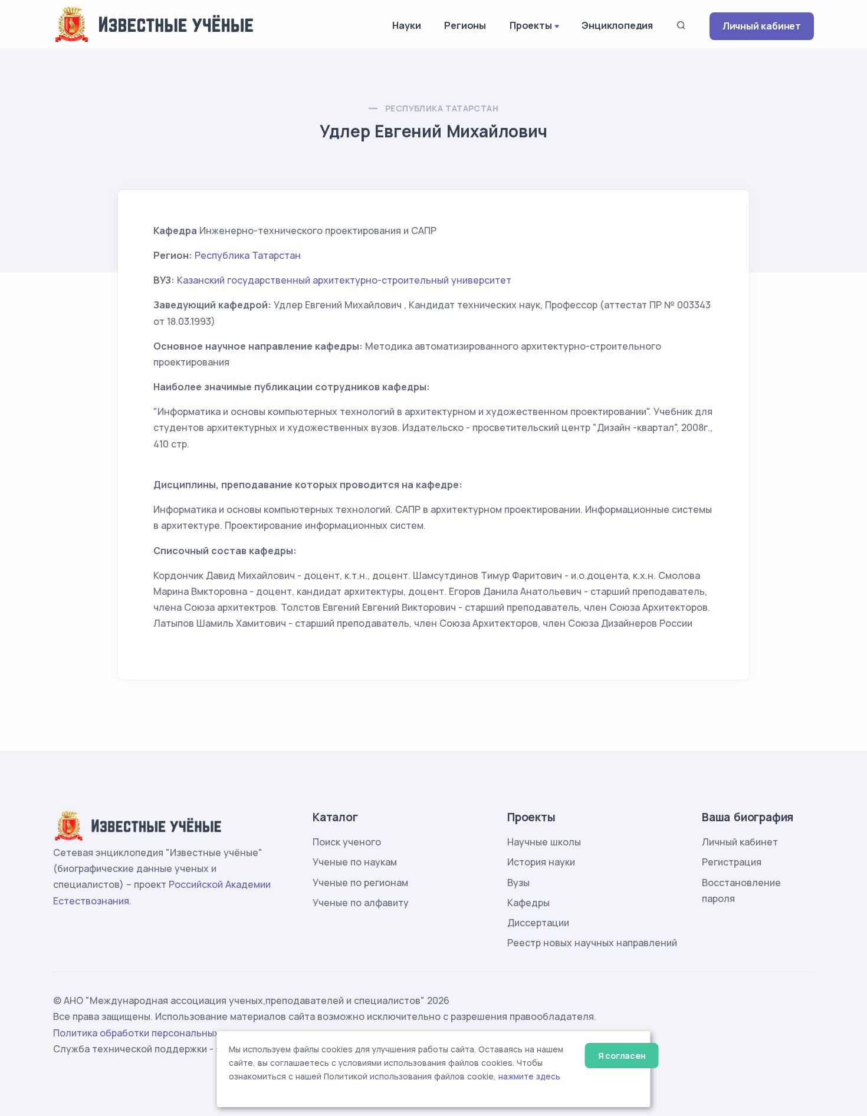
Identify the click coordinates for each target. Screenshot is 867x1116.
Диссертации (538, 922)
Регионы (465, 25)
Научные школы (544, 841)
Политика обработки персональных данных (155, 1032)
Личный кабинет (761, 25)
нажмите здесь (529, 1076)
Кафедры (528, 902)
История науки (541, 861)
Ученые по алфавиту (361, 902)
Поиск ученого (347, 841)
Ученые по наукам (355, 861)
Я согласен (622, 1055)
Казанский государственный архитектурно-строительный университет (344, 280)
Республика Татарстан (441, 108)
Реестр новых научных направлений (592, 942)
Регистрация (731, 861)
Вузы (518, 882)
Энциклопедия (617, 25)
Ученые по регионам (360, 882)
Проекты (531, 25)
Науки (406, 25)
